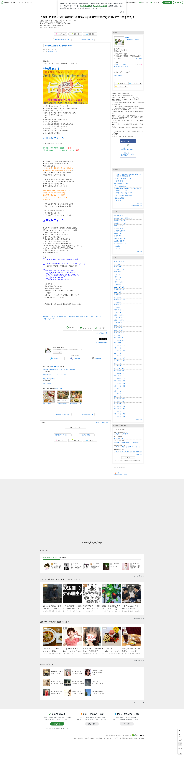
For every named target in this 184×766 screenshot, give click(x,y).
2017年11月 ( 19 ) (119, 401)
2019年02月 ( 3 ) (119, 363)
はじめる (57, 724)
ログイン (178, 2)
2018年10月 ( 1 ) (119, 373)
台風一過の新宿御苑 (49, 379)
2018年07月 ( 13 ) (119, 381)
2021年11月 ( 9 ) (119, 289)
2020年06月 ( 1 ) (119, 322)
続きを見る (139, 58)
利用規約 (99, 738)
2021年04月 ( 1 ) (119, 307)
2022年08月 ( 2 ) (119, 274)
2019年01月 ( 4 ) (119, 365)
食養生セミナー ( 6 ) (120, 220)
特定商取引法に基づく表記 (129, 738)
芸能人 (64, 557)
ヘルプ (142, 738)
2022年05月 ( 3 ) (119, 279)
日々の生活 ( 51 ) (119, 228)
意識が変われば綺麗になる (122, 434)
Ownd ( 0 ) (117, 246)
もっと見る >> (47, 383)
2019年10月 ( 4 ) (119, 343)
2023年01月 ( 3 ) (119, 264)
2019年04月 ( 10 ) (119, 358)
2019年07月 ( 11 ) (119, 350)
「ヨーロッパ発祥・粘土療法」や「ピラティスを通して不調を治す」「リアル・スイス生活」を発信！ (128, 447)
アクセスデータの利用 (112, 738)
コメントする (76, 427)
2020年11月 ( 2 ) (119, 312)
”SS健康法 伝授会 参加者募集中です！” (60, 46)
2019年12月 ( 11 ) (119, 338)
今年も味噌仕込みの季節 (121, 183)
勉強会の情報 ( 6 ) (119, 241)
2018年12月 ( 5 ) (119, 368)
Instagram (98, 358)
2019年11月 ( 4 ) (119, 340)
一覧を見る (139, 203)
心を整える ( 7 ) (118, 233)
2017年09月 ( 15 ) (119, 406)
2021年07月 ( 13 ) (119, 300)
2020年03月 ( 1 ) (119, 330)
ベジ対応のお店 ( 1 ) (120, 243)
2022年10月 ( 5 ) (119, 272)
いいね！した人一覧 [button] (101, 333)
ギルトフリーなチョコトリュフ (123, 178)
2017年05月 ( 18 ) (119, 416)
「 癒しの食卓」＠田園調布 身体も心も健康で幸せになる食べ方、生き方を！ (87, 17)
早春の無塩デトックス (120, 181)
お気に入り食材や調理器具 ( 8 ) (123, 218)
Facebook (77, 358)
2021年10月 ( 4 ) (119, 292)
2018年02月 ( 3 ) (119, 393)
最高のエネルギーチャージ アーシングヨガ (55, 374)
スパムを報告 (79, 738)
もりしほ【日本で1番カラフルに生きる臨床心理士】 (128, 451)
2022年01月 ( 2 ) (119, 284)
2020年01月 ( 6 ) (119, 335)
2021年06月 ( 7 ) (119, 302)
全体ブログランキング (120, 64)
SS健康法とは (51, 68)
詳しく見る (91, 724)
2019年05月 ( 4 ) (119, 355)
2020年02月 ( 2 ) (119, 332)
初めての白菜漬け (119, 198)
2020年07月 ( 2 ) (119, 320)
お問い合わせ (90, 738)
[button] (180, 752)
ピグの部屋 (136, 39)
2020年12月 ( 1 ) (119, 310)
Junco (127, 37)
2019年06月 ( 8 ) (119, 353)
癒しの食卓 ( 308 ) (119, 215)
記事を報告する (102, 342)
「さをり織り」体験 (120, 186)
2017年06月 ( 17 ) (119, 414)
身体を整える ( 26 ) (119, 231)
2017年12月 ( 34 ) (119, 398)
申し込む (127, 724)
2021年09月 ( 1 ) (119, 294)
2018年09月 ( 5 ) (119, 376)
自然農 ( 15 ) (117, 236)
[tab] (51, 557)
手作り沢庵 (117, 200)
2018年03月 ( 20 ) (119, 391)
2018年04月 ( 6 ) (119, 388)
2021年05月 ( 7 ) (119, 305)
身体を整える (52, 52)
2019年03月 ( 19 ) (119, 360)
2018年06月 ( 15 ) (119, 383)
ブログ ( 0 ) (117, 248)
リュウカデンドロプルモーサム (123, 195)
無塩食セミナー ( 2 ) (120, 223)
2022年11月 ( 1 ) (119, 269)
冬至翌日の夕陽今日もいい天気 (123, 193)
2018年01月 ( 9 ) (119, 396)
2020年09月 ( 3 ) (119, 315)
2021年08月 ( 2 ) (119, 297)
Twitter (55, 358)
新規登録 (167, 2)
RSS (117, 473)
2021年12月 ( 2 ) (119, 287)
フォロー (58, 352)
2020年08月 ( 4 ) (119, 317)
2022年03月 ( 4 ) (119, 282)
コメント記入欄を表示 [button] (102, 422)
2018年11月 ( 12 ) (119, 371)
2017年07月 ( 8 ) (119, 411)
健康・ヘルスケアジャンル (121, 66)
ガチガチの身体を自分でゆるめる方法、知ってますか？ (59, 369)
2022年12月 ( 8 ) (119, 267)
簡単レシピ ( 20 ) (119, 225)
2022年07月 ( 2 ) (119, 277)
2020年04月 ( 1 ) (119, 327)
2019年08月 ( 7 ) (119, 348)
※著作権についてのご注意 (120, 474)
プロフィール (128, 39)
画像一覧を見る (137, 205)
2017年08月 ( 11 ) (119, 409)
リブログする (101, 328)
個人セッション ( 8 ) (120, 238)
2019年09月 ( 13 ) (119, 345)
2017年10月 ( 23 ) (119, 403)
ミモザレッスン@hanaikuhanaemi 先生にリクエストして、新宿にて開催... (127, 175)
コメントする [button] (86, 328)
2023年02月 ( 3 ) (119, 262)
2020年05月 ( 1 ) (119, 325)
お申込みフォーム (53, 138)
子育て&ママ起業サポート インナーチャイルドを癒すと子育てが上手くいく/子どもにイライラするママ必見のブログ (128, 442)
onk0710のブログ (119, 438)
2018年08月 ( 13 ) (119, 378)
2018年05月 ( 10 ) (119, 386)
